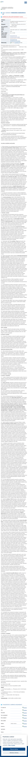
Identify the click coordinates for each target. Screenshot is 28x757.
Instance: (3, 726)
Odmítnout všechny (14, 752)
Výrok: (2, 732)
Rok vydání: (3, 720)
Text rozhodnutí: (4, 715)
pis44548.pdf (17, 42)
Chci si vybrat (11, 745)
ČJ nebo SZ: (3, 707)
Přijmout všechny (14, 749)
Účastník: (3, 712)
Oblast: (2, 723)
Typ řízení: (3, 729)
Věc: (2, 710)
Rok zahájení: (3, 717)
